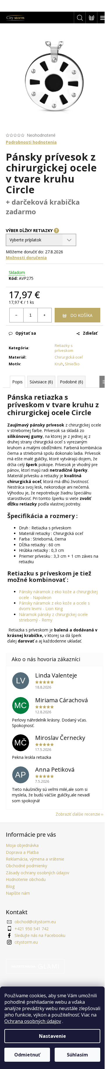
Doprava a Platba (22, 852)
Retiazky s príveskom (64, 348)
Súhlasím (77, 1055)
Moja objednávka (22, 845)
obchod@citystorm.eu (35, 921)
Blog (10, 886)
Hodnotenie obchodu (26, 879)
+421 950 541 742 (32, 928)
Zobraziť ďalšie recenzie (78, 814)
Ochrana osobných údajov (32, 1021)
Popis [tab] (17, 382)
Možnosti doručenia (26, 257)
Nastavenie (52, 1036)
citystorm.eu (26, 942)
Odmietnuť (27, 1055)
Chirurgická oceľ (69, 357)
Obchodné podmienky (26, 865)
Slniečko (72, 363)
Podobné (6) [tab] (71, 382)
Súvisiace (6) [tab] (41, 382)
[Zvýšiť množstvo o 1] (44, 315)
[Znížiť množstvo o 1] (17, 315)
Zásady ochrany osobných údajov (37, 872)
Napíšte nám (18, 893)
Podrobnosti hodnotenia (31, 142)
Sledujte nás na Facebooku (40, 935)
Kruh (59, 363)
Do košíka (81, 315)
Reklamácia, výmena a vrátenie (35, 859)
